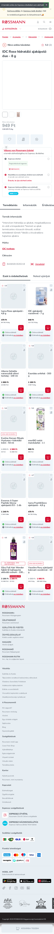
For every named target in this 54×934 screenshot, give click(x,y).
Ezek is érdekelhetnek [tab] (15, 276)
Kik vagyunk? (7, 708)
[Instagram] (16, 888)
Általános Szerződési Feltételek (14, 682)
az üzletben (18, 335)
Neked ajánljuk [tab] (41, 276)
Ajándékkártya (7, 749)
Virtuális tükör (7, 761)
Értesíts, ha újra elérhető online (20, 180)
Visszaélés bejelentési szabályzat (14, 693)
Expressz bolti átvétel (32, 11)
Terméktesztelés (8, 765)
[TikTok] (4, 888)
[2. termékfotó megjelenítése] (11, 114)
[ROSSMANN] (13, 606)
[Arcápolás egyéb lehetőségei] (23, 37)
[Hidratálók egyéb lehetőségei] (39, 37)
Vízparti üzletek (8, 757)
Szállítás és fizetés (9, 674)
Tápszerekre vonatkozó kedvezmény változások (19, 678)
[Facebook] (10, 888)
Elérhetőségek (7, 790)
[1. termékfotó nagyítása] (27, 85)
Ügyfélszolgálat (8, 794)
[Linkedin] (28, 888)
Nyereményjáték (8, 731)
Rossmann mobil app (10, 742)
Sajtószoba (6, 723)
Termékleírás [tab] (10, 205)
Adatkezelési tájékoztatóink (12, 685)
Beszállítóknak (7, 798)
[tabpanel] (27, 240)
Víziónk (5, 715)
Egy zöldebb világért (9, 719)
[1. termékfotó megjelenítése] (5, 114)
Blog (4, 727)
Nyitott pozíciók (8, 776)
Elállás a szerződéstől (10, 689)
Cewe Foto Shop (8, 746)
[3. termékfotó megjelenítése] (18, 114)
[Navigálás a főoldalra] (13, 22)
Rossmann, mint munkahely (12, 780)
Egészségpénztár (8, 753)
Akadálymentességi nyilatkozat (13, 697)
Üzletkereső (6, 802)
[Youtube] (22, 888)
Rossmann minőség (9, 712)
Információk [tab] (30, 205)
